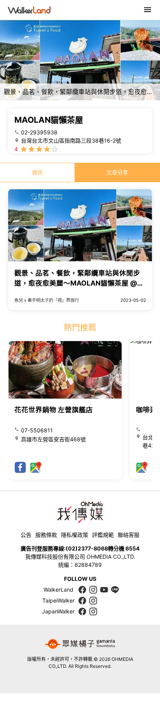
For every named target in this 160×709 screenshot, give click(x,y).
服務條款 (46, 534)
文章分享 (117, 172)
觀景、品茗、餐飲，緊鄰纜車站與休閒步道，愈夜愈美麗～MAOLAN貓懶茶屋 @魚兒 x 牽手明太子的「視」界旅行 (79, 283)
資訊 (37, 172)
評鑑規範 (103, 534)
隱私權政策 (74, 534)
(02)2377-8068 (87, 548)
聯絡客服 (128, 534)
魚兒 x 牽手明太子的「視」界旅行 (46, 300)
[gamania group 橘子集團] (80, 644)
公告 (26, 534)
